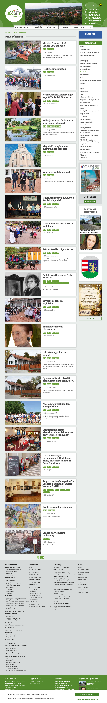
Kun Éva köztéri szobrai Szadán (62, 597)
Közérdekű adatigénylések (13, 620)
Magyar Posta (33, 589)
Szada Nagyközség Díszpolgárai (62, 579)
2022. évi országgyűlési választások (16, 670)
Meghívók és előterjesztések (89, 100)
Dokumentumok (10, 591)
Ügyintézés (37, 27)
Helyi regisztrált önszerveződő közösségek (65, 574)
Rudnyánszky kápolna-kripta (61, 595)
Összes (82, 47)
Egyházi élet (57, 601)
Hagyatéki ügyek (34, 604)
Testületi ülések (85, 149)
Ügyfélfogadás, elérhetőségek (13, 569)
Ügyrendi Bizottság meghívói (89, 152)
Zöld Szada (58, 126)
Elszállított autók (35, 569)
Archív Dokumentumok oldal (64, 685)
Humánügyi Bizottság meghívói (90, 80)
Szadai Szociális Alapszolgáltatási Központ (17, 598)
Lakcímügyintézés (34, 580)
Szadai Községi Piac (86, 122)
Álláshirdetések (85, 49)
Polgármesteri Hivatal (11, 571)
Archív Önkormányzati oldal (64, 682)
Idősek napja (57, 610)
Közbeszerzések (10, 627)
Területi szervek (34, 582)
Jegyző (82, 88)
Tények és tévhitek (86, 147)
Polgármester (84, 114)
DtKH (81, 58)
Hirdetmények (84, 75)
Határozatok (9, 589)
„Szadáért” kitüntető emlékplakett (62, 581)
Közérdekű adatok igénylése (13, 618)
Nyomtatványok (34, 575)
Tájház (56, 593)
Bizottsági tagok (10, 582)
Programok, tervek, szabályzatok (15, 611)
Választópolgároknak (11, 650)
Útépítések (83, 155)
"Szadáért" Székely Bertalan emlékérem (64, 582)
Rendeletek (9, 573)
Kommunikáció (9, 639)
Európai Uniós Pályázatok (88, 63)
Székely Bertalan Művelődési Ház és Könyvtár (56, 283)
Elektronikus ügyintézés (37, 577)
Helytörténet (22, 32)
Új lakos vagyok (34, 572)
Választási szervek (11, 648)
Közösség (51, 27)
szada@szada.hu (13, 689)
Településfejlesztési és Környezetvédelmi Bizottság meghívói (89, 142)
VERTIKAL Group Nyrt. (36, 595)
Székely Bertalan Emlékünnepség (62, 606)
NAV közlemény (85, 102)
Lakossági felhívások (87, 97)
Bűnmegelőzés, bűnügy (87, 55)
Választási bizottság (11, 666)
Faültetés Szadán (85, 66)
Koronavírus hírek (83, 572)
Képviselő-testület (10, 580)
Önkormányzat (22, 27)
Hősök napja (57, 608)
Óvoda (82, 108)
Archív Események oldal (62, 683)
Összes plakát (90, 318)
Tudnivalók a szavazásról (12, 654)
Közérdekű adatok (10, 616)
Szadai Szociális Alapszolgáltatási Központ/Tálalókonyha (15, 606)
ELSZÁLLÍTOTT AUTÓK (36, 597)
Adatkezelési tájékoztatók (38, 698)
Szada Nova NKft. (85, 119)
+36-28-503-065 (12, 687)
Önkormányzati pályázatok (89, 105)
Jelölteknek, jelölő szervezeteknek (14, 652)
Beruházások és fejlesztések (14, 625)
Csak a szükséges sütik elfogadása (87, 699)
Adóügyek (32, 567)
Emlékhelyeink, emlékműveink (61, 598)
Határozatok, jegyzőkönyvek (13, 668)
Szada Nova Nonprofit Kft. (13, 630)
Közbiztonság (33, 591)
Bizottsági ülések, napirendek (90, 52)
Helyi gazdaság (85, 69)
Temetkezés (33, 601)
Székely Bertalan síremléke (61, 591)
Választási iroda (10, 664)
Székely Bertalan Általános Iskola (14, 600)
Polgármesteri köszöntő (61, 567)
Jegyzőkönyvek (10, 587)
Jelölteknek (9, 660)
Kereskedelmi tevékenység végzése (40, 606)
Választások (80, 27)
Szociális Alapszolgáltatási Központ (89, 136)
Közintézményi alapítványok (61, 572)
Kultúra (49, 100)
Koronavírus (84, 91)
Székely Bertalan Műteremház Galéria (63, 589)
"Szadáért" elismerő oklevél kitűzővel (63, 584)
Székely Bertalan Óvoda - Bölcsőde (15, 603)
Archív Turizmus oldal (62, 687)
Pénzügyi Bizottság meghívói (89, 111)
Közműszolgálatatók (35, 593)
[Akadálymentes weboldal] (100, 4)
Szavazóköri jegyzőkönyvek (13, 662)
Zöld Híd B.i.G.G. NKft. (84, 569)
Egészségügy (84, 61)
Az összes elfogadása (87, 694)
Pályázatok (9, 593)
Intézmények (50, 490)
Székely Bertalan (65, 490)
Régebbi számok (90, 201)
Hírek (65, 27)
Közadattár (9, 622)
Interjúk (82, 83)
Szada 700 (83, 116)
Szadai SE (83, 125)
